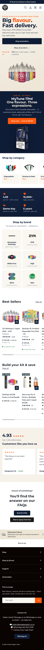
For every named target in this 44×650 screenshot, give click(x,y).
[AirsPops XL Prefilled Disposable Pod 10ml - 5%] (30, 316)
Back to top (22, 543)
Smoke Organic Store (13, 644)
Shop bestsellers (22, 41)
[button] (35, 7)
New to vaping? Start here (22, 520)
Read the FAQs (22, 513)
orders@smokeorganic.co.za (23, 624)
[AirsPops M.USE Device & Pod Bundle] (11, 382)
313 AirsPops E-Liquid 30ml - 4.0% (11, 329)
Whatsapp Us (22, 636)
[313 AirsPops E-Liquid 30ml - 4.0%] (11, 316)
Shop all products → (22, 48)
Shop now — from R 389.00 (22, 121)
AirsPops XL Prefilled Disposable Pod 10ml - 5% (30, 331)
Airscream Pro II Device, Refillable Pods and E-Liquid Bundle (29, 398)
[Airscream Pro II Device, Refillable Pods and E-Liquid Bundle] (30, 382)
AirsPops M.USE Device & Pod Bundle (11, 395)
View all (38, 302)
